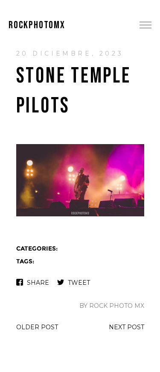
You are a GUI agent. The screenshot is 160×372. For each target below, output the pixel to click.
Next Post (126, 327)
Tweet (79, 282)
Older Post (37, 327)
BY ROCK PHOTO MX (111, 306)
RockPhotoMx (37, 25)
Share (38, 282)
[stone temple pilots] (80, 215)
